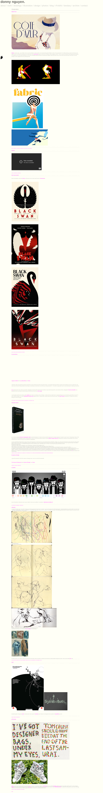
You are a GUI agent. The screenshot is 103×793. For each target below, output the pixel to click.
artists (13, 789)
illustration (27, 5)
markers (28, 395)
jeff (12, 786)
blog (52, 5)
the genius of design (15, 455)
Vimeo (29, 380)
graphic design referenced (53, 438)
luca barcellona (14, 354)
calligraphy (14, 400)
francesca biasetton (72, 389)
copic (17, 400)
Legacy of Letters (15, 380)
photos (45, 5)
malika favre (30, 148)
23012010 (13, 507)
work (9, 5)
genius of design (14, 465)
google (29, 786)
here (70, 658)
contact (84, 5)
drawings (17, 5)
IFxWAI (58, 5)
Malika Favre (14, 11)
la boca (23, 178)
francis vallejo (28, 628)
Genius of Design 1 (27, 462)
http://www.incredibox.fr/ (48, 502)
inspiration (22, 148)
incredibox (14, 467)
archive (76, 5)
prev (12, 791)
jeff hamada (14, 719)
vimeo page (39, 391)
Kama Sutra (36, 54)
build (12, 662)
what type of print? (15, 402)
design (37, 5)
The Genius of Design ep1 (17, 462)
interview (54, 786)
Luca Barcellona (23, 380)
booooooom (42, 178)
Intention (13, 150)
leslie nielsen (62, 396)
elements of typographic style (25, 437)
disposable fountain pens (28, 396)
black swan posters (15, 175)
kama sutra (26, 148)
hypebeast (45, 786)
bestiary (67, 5)
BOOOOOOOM (58, 786)
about (3, 5)
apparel (13, 786)
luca (12, 389)
